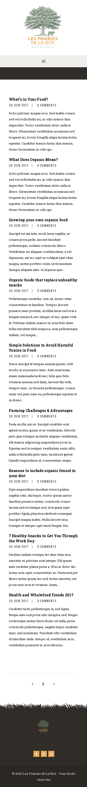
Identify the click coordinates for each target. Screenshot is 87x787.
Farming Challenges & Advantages (41, 410)
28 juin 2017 (19, 105)
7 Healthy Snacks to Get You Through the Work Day (43, 538)
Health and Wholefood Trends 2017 (41, 594)
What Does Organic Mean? (33, 159)
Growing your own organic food (38, 219)
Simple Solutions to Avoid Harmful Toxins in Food (41, 347)
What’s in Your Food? (28, 99)
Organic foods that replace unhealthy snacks (43, 282)
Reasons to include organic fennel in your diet (42, 473)
